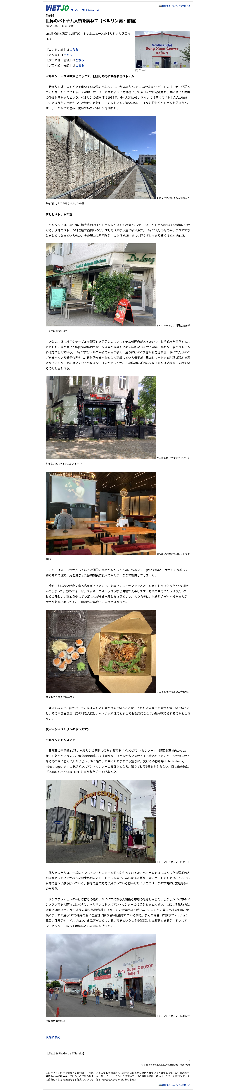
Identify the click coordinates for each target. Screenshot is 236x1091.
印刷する (166, 5)
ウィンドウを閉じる (181, 5)
